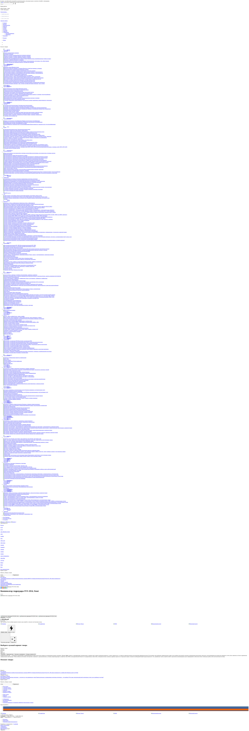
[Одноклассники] (2, 588)
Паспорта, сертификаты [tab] (20, 654)
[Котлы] (8, 128)
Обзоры (5, 27)
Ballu (2, 564)
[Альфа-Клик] (57, 624)
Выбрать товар (4, 632)
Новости (5, 26)
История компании (10, 33)
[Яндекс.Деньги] (94, 624)
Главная (5, 23)
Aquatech (2, 547)
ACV (2, 529)
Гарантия (5, 31)
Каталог (5, 24)
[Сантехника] (8, 438)
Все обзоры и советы (5, 676)
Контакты (5, 35)
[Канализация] (8, 244)
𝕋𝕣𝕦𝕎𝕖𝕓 (15, 724)
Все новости (3, 577)
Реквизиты (8, 34)
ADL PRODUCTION (5, 531)
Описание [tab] (3, 654)
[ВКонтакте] (1, 588)
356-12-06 (5, 18)
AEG (2, 534)
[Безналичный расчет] (169, 624)
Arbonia (2, 549)
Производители (6, 25)
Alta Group (3, 542)
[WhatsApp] (5, 588)
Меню (4, 40)
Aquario (2, 545)
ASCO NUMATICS (5, 556)
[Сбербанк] (19, 624)
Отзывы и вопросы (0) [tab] (31, 654)
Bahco (2, 562)
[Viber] (4, 588)
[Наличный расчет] (207, 624)
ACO (2, 527)
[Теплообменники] (9, 120)
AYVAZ (2, 560)
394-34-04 (5, 14)
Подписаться (15, 684)
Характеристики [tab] (10, 654)
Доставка (5, 30)
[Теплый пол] (8, 194)
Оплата (4, 28)
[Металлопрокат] (8, 356)
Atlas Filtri (3, 558)
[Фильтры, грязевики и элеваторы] (8, 512)
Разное (9, 515)
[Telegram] (6, 588)
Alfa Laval (3, 540)
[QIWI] (132, 624)
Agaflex (2, 536)
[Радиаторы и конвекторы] (8, 178)
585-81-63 (5, 16)
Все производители (5, 569)
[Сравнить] (1, 594)
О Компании (6, 32)
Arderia (2, 551)
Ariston (2, 553)
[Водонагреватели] (9, 152)
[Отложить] (2, 594)
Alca (1, 538)
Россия (2, 525)
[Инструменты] (8, 274)
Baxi (1, 567)
